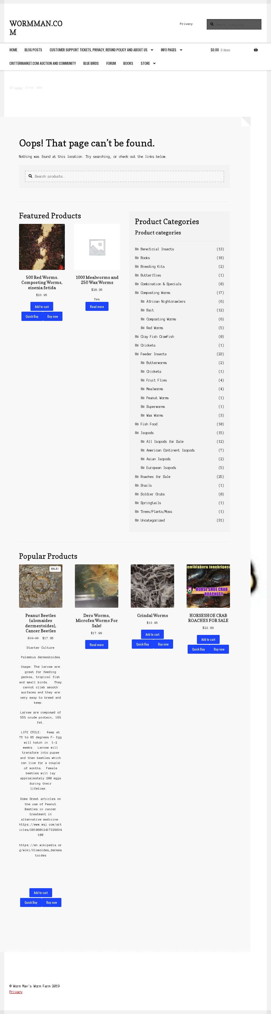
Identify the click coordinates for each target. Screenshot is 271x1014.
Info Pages (168, 49)
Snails (146, 485)
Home (13, 49)
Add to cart (42, 306)
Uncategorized (153, 520)
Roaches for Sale (155, 476)
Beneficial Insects (157, 249)
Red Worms (155, 328)
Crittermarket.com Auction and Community (43, 63)
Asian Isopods (159, 459)
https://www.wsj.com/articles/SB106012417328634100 (40, 829)
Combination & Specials (161, 284)
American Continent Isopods (171, 450)
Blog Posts (33, 49)
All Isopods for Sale (165, 441)
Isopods (147, 433)
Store (145, 63)
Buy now (52, 316)
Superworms (156, 406)
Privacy (186, 23)
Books (128, 63)
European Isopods (161, 467)
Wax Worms (155, 415)
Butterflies (151, 275)
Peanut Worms (158, 398)
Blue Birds (91, 63)
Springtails (151, 503)
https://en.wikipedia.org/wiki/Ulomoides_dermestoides (40, 850)
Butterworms (157, 363)
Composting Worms (155, 292)
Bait (150, 310)
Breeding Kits (153, 266)
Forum (111, 63)
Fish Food (149, 424)
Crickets (148, 345)
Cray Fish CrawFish (157, 336)
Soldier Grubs (153, 494)
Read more (97, 306)
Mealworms (155, 389)
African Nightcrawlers (166, 301)
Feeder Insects (154, 354)
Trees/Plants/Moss (156, 511)
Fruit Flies (157, 380)
